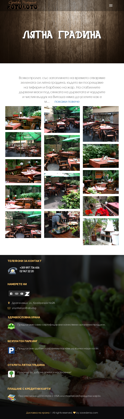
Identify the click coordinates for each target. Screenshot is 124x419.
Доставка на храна (37, 412)
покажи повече (67, 101)
